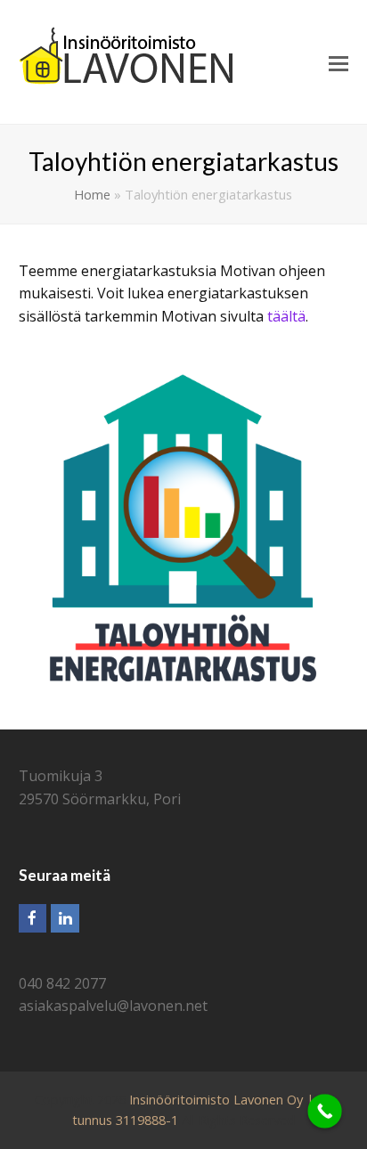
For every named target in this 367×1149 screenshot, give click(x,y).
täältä (286, 316)
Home (92, 194)
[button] (338, 62)
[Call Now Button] (324, 1111)
